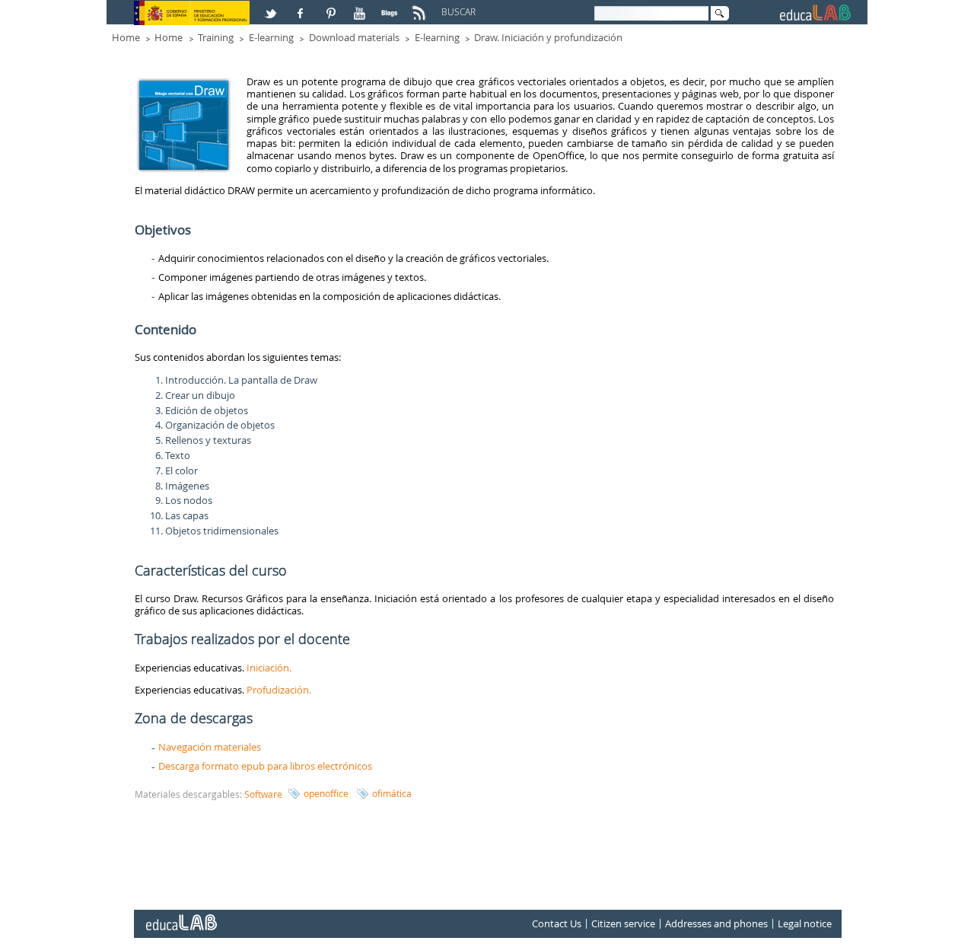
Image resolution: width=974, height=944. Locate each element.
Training (216, 37)
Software (263, 794)
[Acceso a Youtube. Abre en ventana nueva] (361, 7)
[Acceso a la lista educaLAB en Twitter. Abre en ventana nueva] (272, 7)
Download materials (354, 37)
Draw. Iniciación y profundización (548, 37)
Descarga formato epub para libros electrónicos (265, 766)
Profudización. (279, 690)
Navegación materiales (209, 747)
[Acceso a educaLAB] (180, 916)
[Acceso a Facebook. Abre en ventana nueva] (302, 7)
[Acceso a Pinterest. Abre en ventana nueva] (331, 7)
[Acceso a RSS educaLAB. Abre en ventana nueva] (420, 7)
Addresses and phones (716, 923)
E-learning (271, 37)
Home (126, 37)
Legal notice (805, 923)
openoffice (326, 793)
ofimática (392, 793)
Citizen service (623, 923)
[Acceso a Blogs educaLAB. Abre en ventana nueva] (391, 7)
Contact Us (556, 923)
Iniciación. (270, 668)
